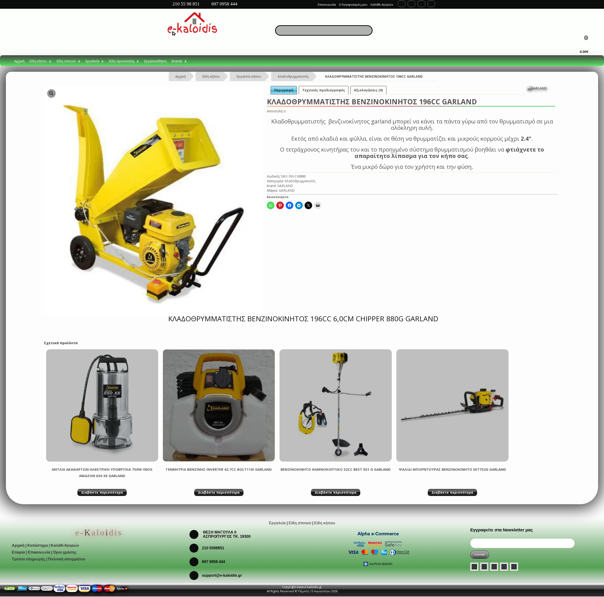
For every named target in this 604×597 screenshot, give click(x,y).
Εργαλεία (92, 61)
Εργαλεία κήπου (248, 76)
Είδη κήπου (38, 61)
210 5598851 (213, 548)
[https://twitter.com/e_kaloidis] (411, 3)
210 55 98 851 (185, 3)
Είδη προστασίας (121, 61)
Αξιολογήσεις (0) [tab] (368, 90)
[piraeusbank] (109, 588)
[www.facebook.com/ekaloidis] (474, 567)
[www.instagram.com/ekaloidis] (494, 567)
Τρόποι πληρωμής (28, 559)
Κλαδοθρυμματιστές (293, 76)
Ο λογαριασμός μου (353, 4)
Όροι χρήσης (64, 552)
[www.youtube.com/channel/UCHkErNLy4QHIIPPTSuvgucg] (504, 567)
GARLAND (285, 185)
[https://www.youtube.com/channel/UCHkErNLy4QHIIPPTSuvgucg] (421, 3)
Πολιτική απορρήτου (66, 559)
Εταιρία (18, 552)
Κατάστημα (37, 545)
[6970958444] (194, 575)
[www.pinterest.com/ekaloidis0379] (514, 567)
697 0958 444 (223, 3)
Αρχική (19, 61)
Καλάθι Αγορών (382, 4)
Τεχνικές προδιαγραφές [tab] (323, 90)
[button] (51, 93)
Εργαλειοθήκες (155, 61)
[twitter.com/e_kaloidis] (484, 567)
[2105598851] (194, 561)
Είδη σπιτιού (66, 61)
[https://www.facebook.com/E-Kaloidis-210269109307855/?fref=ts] (401, 3)
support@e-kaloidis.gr (222, 575)
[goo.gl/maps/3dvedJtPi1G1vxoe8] (311, 3)
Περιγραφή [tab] (283, 90)
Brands (177, 61)
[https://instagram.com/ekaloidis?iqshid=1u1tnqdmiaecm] (431, 3)
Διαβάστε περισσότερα (102, 492)
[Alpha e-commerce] (378, 548)
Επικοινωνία (327, 4)
